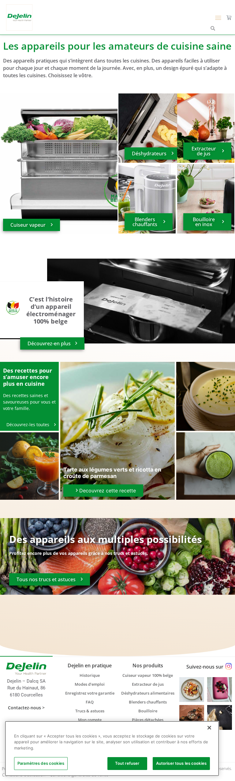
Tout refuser (127, 763)
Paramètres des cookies (40, 763)
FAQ (90, 702)
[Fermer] (209, 727)
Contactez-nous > (26, 708)
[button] (218, 17)
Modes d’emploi (90, 684)
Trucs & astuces (89, 711)
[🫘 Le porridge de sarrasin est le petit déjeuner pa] (191, 689)
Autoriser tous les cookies (181, 763)
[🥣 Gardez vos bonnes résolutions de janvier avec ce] (191, 717)
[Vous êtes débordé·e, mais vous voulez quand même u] (219, 717)
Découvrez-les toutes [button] (28, 424)
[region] (112, 748)
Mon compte (90, 719)
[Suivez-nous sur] (228, 666)
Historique (90, 675)
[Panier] (228, 17)
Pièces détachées (147, 719)
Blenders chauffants (148, 702)
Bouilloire (147, 711)
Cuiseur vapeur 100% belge (147, 675)
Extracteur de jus (148, 684)
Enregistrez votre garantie (89, 693)
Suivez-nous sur (204, 666)
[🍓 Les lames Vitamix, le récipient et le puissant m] (219, 689)
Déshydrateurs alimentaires (147, 693)
